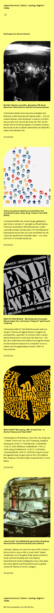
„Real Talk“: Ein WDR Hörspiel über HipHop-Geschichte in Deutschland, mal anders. (27, 542)
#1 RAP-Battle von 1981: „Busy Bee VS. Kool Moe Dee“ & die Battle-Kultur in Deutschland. (26, 106)
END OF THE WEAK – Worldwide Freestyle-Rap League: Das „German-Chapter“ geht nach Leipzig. (27, 321)
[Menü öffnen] (5, 15)
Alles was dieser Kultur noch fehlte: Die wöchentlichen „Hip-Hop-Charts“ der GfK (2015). (25, 213)
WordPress (28, 607)
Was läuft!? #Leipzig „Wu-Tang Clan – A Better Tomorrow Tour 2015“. (24, 431)
